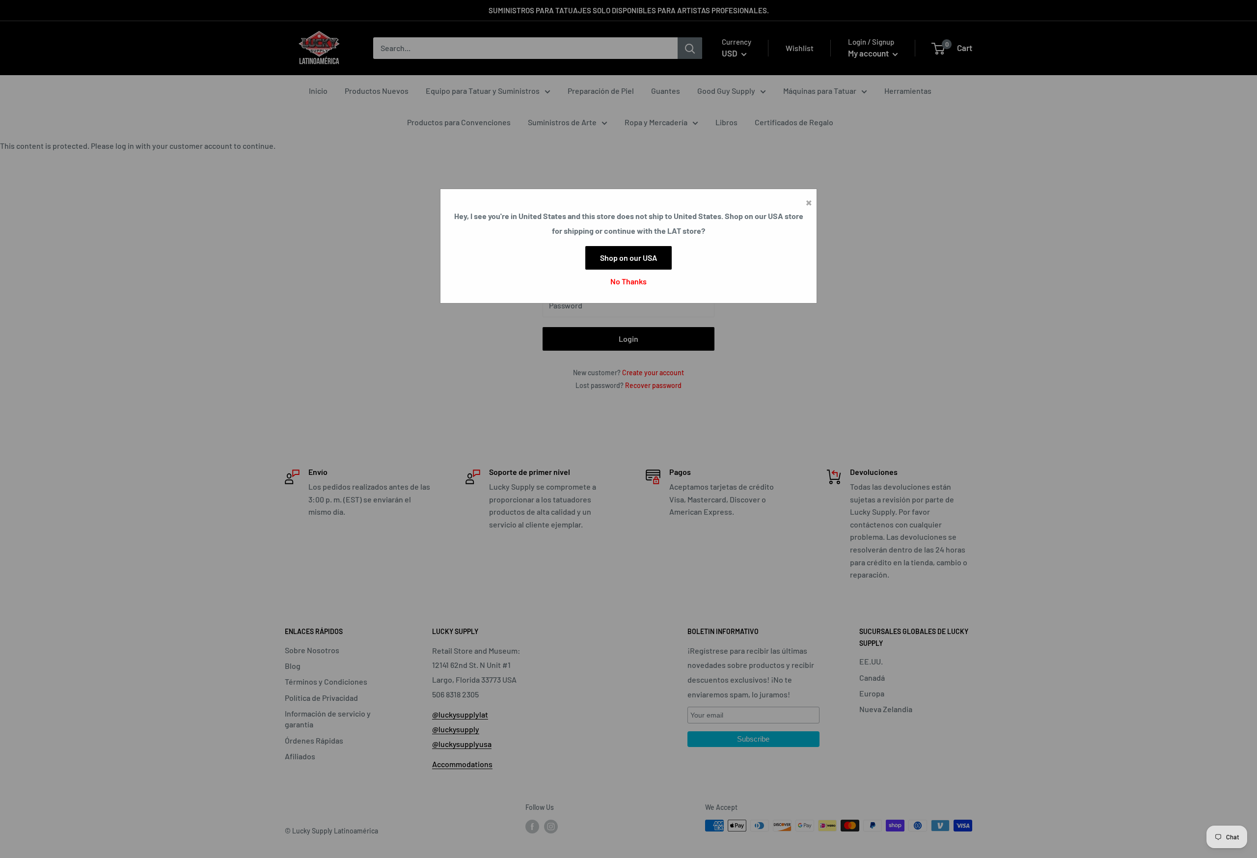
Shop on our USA (628, 257)
